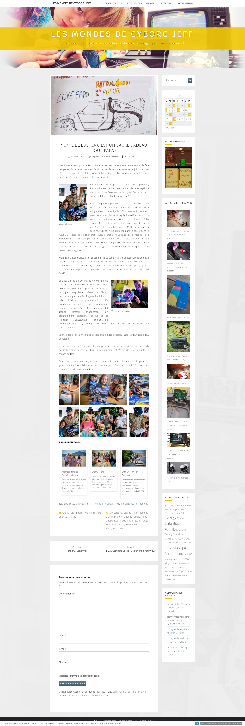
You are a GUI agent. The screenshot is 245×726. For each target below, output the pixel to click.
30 (170, 123)
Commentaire (67, 593)
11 (179, 109)
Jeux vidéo (184, 538)
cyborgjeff (93, 157)
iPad (176, 539)
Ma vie (72, 516)
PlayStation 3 (182, 563)
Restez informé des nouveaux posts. (80, 675)
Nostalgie (168, 559)
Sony (176, 571)
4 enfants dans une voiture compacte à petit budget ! (177, 267)
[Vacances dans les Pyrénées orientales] (74, 459)
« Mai (167, 127)
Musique (180, 547)
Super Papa (166, 3)
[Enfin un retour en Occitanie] (134, 459)
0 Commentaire (110, 157)
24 (175, 119)
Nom (62, 635)
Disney (109, 516)
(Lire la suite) (67, 491)
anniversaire (126, 503)
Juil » (173, 127)
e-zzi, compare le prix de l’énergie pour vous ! (131, 551)
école (174, 579)
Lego (145, 520)
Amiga (174, 505)
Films (87, 503)
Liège (182, 543)
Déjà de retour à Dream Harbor (177, 651)
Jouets (108, 503)
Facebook (181, 524)
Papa (179, 559)
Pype (189, 564)
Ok (197, 723)
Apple (169, 509)
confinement (141, 503)
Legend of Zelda (172, 542)
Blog (183, 509)
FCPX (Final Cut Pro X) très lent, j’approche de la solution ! (178, 454)
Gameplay (169, 538)
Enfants (79, 503)
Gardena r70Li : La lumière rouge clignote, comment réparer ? (178, 425)
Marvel (115, 503)
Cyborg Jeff (171, 518)
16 (170, 114)
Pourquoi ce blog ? (113, 3)
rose (176, 567)
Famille (136, 516)
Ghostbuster (112, 520)
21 (190, 114)
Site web (63, 662)
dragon (118, 516)
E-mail (63, 648)
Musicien (150, 3)
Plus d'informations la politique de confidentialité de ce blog (221, 723)
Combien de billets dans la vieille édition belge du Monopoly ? (178, 234)
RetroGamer (133, 3)
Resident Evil (169, 567)
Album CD (168, 505)
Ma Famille (91, 512)
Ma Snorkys (168, 548)
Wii (187, 575)
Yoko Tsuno (119, 528)
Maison (187, 542)
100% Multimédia (185, 3)
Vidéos (178, 575)
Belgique (69, 503)
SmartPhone (169, 571)
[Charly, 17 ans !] (104, 459)
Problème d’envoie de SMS (178, 317)
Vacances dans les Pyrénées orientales (70, 473)
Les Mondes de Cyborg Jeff (71, 3)
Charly (65, 512)
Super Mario (185, 571)
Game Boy (178, 534)
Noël (175, 559)
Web (183, 575)
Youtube (168, 579)
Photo (185, 559)
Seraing (180, 567)
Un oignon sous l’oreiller (178, 383)
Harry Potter (97, 503)
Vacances (170, 575)
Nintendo (172, 553)
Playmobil (119, 524)
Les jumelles (76, 512)
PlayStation (171, 563)
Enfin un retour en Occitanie (130, 473)
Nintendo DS (186, 554)
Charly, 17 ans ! (98, 471)
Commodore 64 (174, 513)
